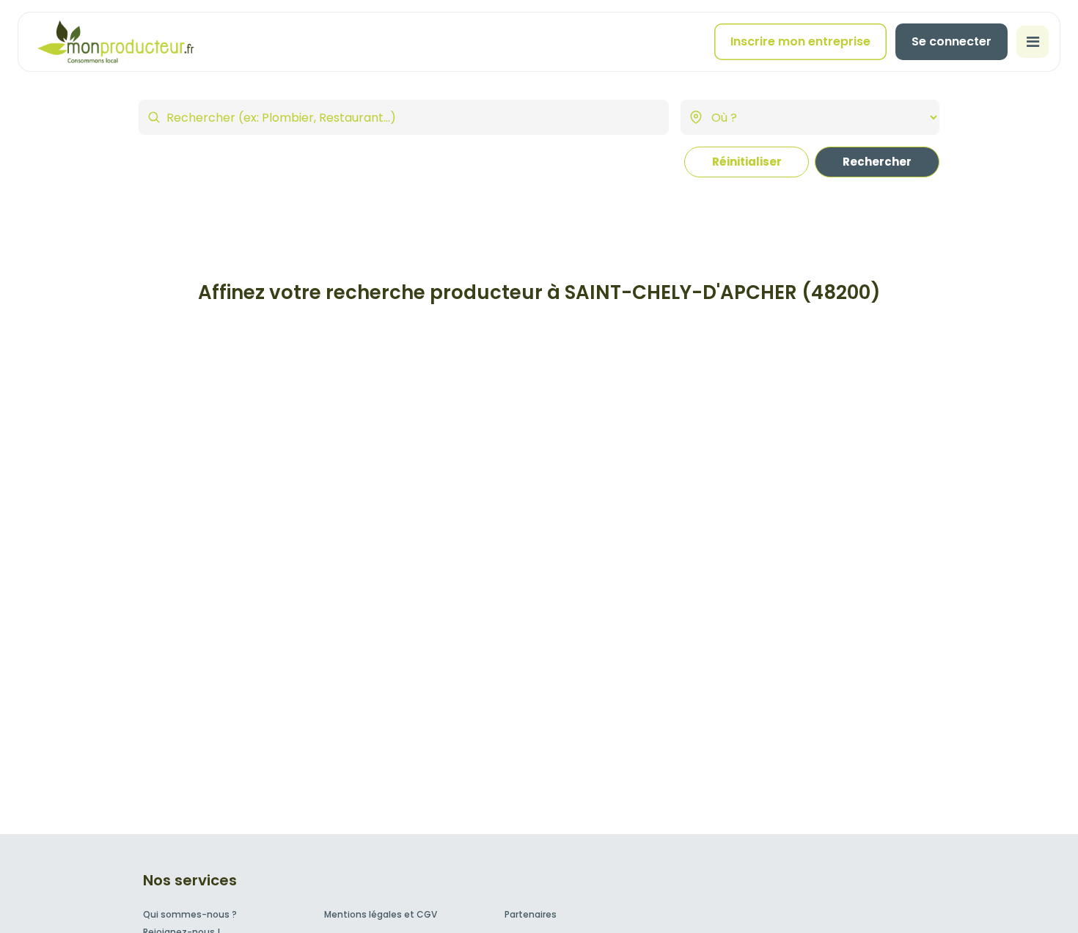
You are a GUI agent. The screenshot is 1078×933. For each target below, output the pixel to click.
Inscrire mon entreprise (800, 41)
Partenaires (531, 914)
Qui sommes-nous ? (190, 914)
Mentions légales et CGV (380, 914)
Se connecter (951, 41)
